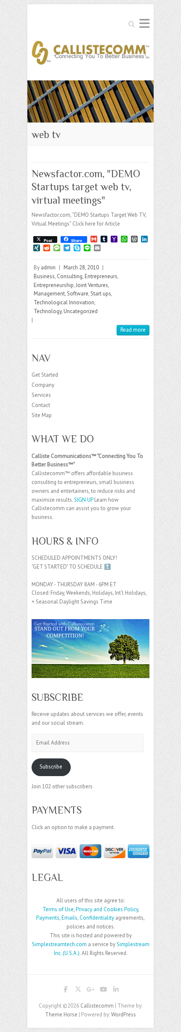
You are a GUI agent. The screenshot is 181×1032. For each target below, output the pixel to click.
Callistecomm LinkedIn (115, 990)
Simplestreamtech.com (59, 944)
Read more (133, 329)
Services (41, 395)
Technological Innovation (64, 302)
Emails (69, 917)
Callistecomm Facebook (65, 990)
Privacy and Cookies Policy (107, 909)
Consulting (70, 276)
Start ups (100, 293)
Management (49, 293)
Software (77, 293)
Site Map (42, 415)
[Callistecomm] (90, 55)
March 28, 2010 (81, 267)
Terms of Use (58, 909)
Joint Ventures (92, 285)
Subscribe (51, 766)
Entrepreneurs (101, 276)
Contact (41, 405)
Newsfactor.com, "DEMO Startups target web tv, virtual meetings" (86, 186)
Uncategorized (81, 311)
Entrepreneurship (54, 285)
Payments (47, 917)
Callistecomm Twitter (78, 990)
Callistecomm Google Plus (90, 990)
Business (44, 276)
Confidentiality (97, 917)
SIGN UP (83, 499)
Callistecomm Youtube (103, 990)
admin (48, 267)
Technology (47, 311)
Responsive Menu (144, 23)
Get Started (45, 374)
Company (43, 384)
